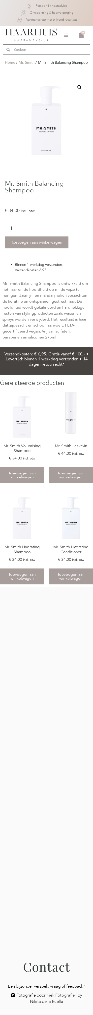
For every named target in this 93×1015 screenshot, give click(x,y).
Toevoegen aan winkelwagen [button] (22, 475)
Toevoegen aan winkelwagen (36, 242)
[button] (66, 35)
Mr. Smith (26, 62)
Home (10, 62)
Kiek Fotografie (61, 995)
